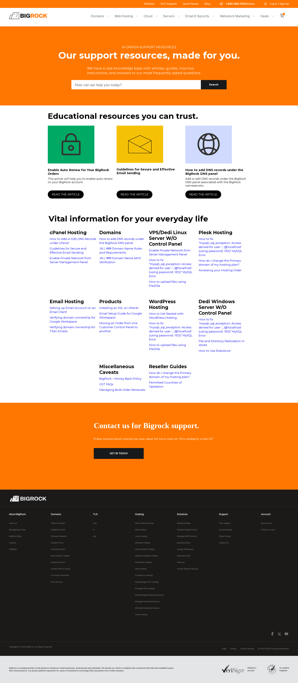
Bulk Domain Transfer (60, 555)
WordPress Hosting (162, 304)
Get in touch (119, 453)
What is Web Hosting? (144, 523)
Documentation (225, 529)
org (94, 536)
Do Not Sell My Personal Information (273, 648)
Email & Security (197, 16)
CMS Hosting (141, 568)
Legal (224, 648)
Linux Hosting (141, 536)
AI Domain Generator (60, 575)
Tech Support (224, 523)
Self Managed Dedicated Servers (149, 595)
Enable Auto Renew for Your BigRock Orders (78, 172)
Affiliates (149, 4)
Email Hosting (67, 301)
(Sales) (240, 4)
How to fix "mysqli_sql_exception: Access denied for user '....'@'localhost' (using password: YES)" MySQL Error (170, 268)
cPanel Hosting (68, 232)
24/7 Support (168, 4)
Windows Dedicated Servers (147, 608)
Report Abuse (225, 536)
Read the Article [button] (66, 194)
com (95, 523)
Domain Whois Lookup (60, 568)
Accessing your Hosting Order (220, 270)
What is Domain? (58, 523)
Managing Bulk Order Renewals (122, 390)
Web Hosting (124, 16)
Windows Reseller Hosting (146, 555)
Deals (264, 16)
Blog (207, 4)
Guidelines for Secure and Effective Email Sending (146, 171)
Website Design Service (187, 529)
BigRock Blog (15, 536)
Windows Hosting (142, 542)
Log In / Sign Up (279, 4)
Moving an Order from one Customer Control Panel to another (118, 327)
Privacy (233, 648)
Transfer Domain (58, 549)
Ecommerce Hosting (144, 575)
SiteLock (181, 562)
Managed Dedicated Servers (147, 601)
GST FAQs (106, 384)
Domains (110, 232)
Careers (12, 542)
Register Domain (58, 529)
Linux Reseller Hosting (145, 549)
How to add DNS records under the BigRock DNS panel (214, 172)
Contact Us (224, 542)
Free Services (57, 582)
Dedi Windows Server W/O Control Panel (217, 307)
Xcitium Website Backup (187, 568)
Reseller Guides (168, 366)
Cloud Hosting (141, 614)
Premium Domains (59, 536)
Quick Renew (190, 4)
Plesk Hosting (215, 232)
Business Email (183, 542)
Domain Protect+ (58, 562)
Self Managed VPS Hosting (146, 582)
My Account (266, 523)
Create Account (268, 529)
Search (213, 84)
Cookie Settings (247, 648)
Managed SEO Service (187, 536)
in (94, 529)
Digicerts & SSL (184, 555)
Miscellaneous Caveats (116, 369)
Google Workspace (185, 549)
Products (110, 301)
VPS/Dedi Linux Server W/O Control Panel (168, 238)
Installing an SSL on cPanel (118, 308)
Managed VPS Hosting (145, 588)
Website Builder (184, 523)
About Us (13, 523)
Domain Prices (57, 542)
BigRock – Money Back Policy (120, 378)
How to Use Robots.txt (215, 351)
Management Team (17, 529)
